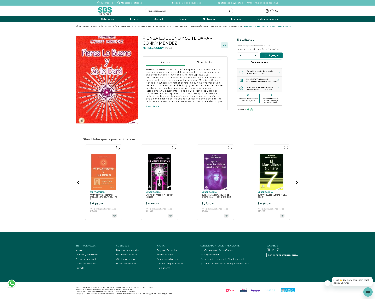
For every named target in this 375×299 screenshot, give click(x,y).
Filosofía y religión (93, 27)
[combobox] (189, 11)
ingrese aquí (151, 287)
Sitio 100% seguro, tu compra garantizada (271, 101)
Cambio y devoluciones (248, 98)
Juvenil (158, 19)
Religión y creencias (119, 27)
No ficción (209, 19)
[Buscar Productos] (229, 11)
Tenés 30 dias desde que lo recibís (248, 101)
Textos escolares (267, 19)
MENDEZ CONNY (153, 47)
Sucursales (106, 3)
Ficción (183, 19)
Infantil (134, 19)
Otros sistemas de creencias (150, 27)
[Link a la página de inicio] (77, 26)
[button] (259, 72)
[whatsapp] (251, 109)
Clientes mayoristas (232, 3)
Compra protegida (270, 98)
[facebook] (248, 109)
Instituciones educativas (264, 3)
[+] (256, 55)
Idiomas (236, 19)
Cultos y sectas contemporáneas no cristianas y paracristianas (204, 27)
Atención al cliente (131, 3)
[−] (240, 55)
